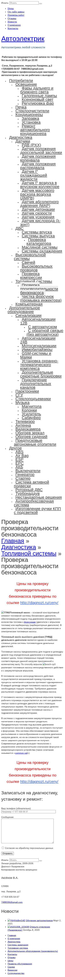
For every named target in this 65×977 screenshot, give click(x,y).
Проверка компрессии (31, 276)
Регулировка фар (38, 103)
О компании (14, 24)
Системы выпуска (38, 236)
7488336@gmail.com (12, 902)
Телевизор (25, 421)
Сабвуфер (31, 417)
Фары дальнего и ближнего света (36, 90)
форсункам (30, 622)
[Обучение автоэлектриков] (16, 920)
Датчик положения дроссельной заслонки (41, 150)
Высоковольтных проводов (36, 268)
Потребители (21, 80)
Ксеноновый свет (37, 99)
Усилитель (31, 414)
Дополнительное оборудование (24, 310)
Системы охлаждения (42, 251)
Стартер (22, 478)
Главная (12, 935)
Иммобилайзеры (37, 349)
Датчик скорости (37, 213)
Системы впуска (37, 232)
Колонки (29, 410)
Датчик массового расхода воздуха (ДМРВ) (37, 194)
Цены (11, 8)
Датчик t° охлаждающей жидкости (33, 175)
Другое (15, 448)
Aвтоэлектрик (22, 38)
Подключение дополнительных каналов (35, 384)
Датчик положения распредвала (38, 166)
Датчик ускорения (38, 217)
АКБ (19, 467)
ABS (19, 452)
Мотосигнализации (39, 346)
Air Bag (22, 455)
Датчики (22, 141)
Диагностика (20, 137)
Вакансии (12, 970)
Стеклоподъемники (33, 399)
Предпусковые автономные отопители (35, 442)
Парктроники (27, 391)
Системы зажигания (18, 945)
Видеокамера (28, 429)
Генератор (24, 474)
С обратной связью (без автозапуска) (45, 332)
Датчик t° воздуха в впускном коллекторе (39, 185)
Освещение (26, 84)
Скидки (11, 967)
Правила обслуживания (20, 963)
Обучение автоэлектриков (39, 920)
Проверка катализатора (39, 241)
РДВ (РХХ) (31, 145)
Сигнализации (28, 315)
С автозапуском (42, 327)
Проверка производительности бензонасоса (39, 289)
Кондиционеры (29, 114)
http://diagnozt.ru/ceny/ (39, 603)
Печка (21, 107)
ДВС (19, 228)
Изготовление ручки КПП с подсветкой (37, 510)
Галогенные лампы (39, 95)
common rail (21, 753)
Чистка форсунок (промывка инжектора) (41, 298)
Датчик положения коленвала (38, 158)
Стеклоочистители (32, 111)
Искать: (5, 3)
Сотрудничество (16, 973)
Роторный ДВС (29, 489)
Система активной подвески (31, 484)
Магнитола (31, 406)
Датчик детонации (38, 209)
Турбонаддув (27, 493)
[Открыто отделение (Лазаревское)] (18, 927)
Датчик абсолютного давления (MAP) (39, 204)
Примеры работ (16, 14)
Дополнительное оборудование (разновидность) (33, 951)
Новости (12, 21)
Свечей (28, 262)
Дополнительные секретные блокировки (41, 374)
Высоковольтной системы (30, 257)
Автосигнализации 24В (38, 340)
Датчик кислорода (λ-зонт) (40, 222)
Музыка (22, 402)
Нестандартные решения (38, 497)
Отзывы (12, 18)
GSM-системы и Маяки (35, 355)
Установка (31, 122)
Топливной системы (33, 281)
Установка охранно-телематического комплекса (39, 365)
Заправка (30, 118)
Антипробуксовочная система (34, 503)
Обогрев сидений (31, 436)
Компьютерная (29, 304)
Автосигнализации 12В (38, 321)
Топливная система (18, 948)
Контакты (13, 28)
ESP (19, 459)
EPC (19, 463)
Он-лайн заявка (16, 11)
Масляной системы (39, 247)
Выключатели (27, 471)
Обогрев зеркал (29, 433)
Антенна (23, 425)
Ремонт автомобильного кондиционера (35, 130)
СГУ (19, 395)
